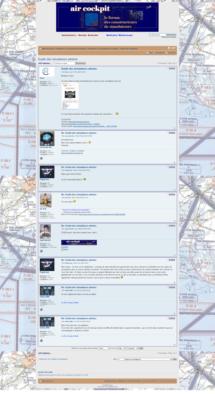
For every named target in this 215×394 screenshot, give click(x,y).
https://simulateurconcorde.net (72, 153)
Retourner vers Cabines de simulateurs (54, 359)
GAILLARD (69, 290)
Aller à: (115, 359)
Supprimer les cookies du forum (129, 381)
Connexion (172, 53)
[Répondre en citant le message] (171, 68)
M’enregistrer (160, 53)
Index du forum (48, 48)
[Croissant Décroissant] (135, 348)
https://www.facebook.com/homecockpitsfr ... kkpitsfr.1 (80, 124)
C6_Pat (67, 197)
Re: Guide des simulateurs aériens (78, 133)
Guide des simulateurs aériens (58, 59)
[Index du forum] (107, 30)
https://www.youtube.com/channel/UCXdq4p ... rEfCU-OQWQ (95, 126)
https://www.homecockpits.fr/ (79, 122)
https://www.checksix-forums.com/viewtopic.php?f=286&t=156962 (102, 214)
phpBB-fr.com (112, 387)
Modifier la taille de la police (173, 48)
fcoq (66, 72)
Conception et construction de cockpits (70, 48)
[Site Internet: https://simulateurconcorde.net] (41, 158)
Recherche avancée (169, 37)
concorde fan (69, 136)
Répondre (41, 62)
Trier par (114, 348)
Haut (174, 128)
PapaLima (68, 170)
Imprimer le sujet (169, 48)
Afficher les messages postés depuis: (85, 348)
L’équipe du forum (110, 381)
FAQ (150, 53)
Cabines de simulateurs (129, 48)
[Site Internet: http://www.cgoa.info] (41, 251)
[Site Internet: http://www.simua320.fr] (41, 309)
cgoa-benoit (69, 229)
